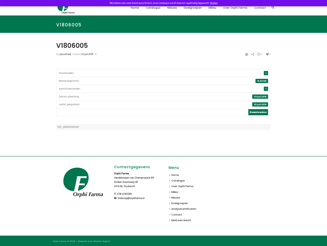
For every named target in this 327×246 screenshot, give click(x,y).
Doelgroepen (193, 8)
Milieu (212, 8)
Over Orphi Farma (235, 8)
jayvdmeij (65, 54)
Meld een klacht (181, 220)
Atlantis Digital (102, 241)
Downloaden (258, 112)
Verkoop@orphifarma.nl (131, 198)
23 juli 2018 (87, 54)
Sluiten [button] (214, 3)
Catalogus (153, 8)
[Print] (246, 54)
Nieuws (172, 8)
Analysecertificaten (183, 209)
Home (135, 8)
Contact (260, 8)
